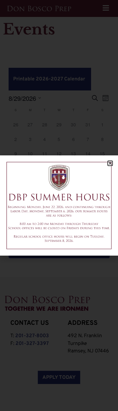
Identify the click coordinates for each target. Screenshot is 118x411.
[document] (59, 205)
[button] (110, 163)
